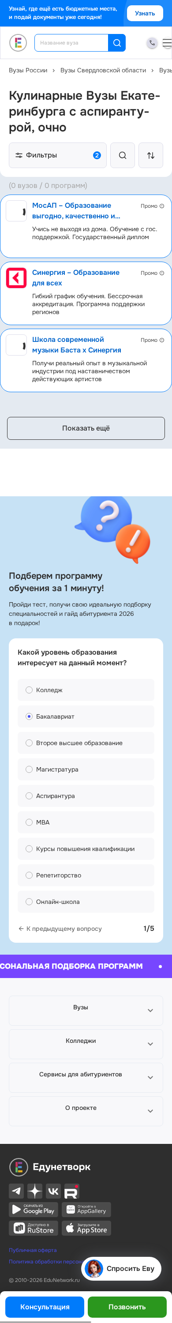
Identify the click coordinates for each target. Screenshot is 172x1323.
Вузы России (28, 70)
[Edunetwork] (18, 43)
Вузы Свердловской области (103, 70)
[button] (86, 1010)
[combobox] (77, 42)
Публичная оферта (33, 1250)
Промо (149, 206)
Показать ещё (86, 428)
